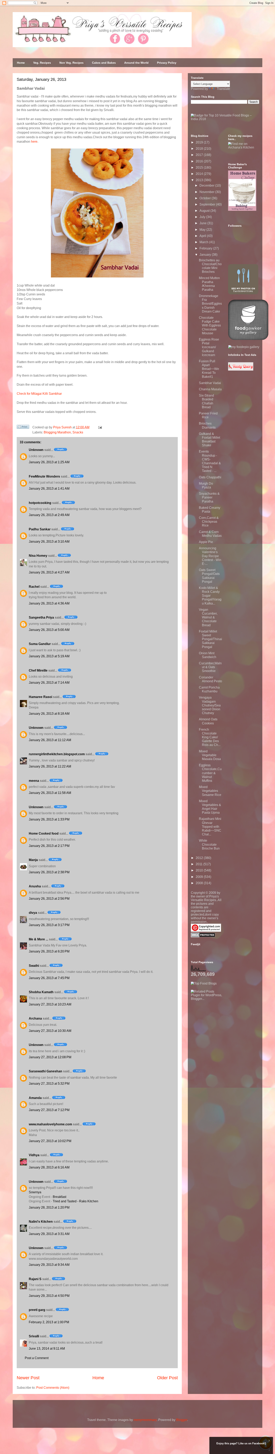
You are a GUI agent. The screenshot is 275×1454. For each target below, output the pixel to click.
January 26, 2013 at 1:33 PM (49, 819)
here (34, 141)
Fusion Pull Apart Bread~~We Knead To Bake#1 (209, 368)
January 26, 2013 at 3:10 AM (49, 541)
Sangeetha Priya (41, 617)
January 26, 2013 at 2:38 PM (49, 872)
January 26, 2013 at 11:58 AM (50, 793)
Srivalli (34, 1336)
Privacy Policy (166, 62)
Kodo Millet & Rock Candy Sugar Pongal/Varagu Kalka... (210, 595)
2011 (199, 864)
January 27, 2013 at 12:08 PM (50, 1057)
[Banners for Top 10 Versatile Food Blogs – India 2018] (225, 119)
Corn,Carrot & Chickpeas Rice (209, 521)
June (203, 223)
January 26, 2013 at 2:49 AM (49, 515)
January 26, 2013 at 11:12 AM (50, 740)
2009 (200, 877)
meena (34, 780)
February (206, 248)
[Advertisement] (221, 1026)
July (203, 217)
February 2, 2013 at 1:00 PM (49, 1322)
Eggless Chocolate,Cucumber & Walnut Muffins (210, 772)
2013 (200, 180)
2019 (200, 142)
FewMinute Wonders (44, 476)
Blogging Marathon (57, 432)
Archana (35, 1018)
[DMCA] (203, 936)
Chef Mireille (38, 670)
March (204, 242)
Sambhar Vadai (210, 383)
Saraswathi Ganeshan (45, 1071)
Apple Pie (206, 542)
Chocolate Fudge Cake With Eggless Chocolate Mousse (210, 325)
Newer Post (28, 1377)
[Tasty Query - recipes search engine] (240, 369)
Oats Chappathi (210, 477)
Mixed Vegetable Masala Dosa (210, 755)
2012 (200, 858)
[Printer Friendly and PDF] (23, 427)
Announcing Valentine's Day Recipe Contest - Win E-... (210, 555)
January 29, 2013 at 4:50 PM (49, 1295)
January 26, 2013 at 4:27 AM (49, 572)
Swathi (34, 965)
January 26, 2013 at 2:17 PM (49, 845)
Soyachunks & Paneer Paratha (209, 497)
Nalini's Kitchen (41, 1221)
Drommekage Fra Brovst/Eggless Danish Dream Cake (210, 303)
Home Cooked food (44, 833)
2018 (200, 148)
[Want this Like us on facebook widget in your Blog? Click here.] (269, 1450)
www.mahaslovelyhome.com (50, 1124)
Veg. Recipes (42, 62)
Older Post (167, 1377)
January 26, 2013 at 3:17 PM (49, 925)
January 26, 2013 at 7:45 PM (49, 978)
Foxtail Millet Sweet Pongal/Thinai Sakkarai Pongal (210, 639)
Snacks (77, 432)
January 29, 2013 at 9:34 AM (49, 1264)
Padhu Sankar (40, 529)
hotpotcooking (40, 503)
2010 (200, 870)
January (206, 254)
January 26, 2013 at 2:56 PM (49, 898)
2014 (200, 174)
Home (21, 62)
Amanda (35, 1098)
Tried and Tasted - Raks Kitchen (75, 1201)
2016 (200, 161)
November (207, 192)
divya (33, 912)
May (203, 229)
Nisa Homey (38, 555)
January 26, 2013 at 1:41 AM (49, 488)
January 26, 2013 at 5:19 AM (49, 656)
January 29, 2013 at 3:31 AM (49, 1234)
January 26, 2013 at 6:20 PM (49, 951)
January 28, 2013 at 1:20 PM (49, 1207)
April (203, 236)
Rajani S (35, 1279)
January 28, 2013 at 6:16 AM (49, 1167)
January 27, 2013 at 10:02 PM (50, 1141)
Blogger (181, 1420)
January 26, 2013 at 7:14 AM (49, 682)
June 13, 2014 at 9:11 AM (47, 1348)
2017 (200, 155)
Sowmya (35, 1192)
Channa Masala (210, 389)
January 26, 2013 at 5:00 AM (49, 629)
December (207, 185)
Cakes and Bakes (104, 62)
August (205, 210)
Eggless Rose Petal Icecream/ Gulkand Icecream (209, 347)
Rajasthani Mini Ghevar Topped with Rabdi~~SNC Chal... (210, 826)
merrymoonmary (145, 1420)
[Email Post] (99, 427)
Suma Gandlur (40, 644)
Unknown (36, 450)
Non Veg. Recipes (71, 62)
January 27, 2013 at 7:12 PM (49, 1110)
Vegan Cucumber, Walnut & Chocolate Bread (208, 617)
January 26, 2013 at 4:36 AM (49, 603)
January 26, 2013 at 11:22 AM (50, 766)
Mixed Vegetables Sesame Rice (210, 790)
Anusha (35, 886)
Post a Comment (37, 1358)
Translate (223, 88)
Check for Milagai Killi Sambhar (39, 393)
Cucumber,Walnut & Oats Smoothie (210, 667)
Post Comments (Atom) (52, 1387)
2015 (200, 167)
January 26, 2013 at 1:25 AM (49, 462)
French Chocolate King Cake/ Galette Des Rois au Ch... (209, 737)
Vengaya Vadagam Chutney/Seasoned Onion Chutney (210, 705)
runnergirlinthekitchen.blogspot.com (57, 754)
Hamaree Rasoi (40, 697)
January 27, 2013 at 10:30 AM (50, 1030)
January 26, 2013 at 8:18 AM (49, 713)
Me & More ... (38, 939)
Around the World (136, 62)
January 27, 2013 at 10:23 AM (50, 1004)
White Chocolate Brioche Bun (209, 844)
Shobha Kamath (41, 992)
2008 (200, 883)
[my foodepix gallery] (243, 347)
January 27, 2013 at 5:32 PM (49, 1083)
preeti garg (37, 1310)
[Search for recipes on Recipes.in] (204, 983)
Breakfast (59, 1197)
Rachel (34, 586)
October (206, 198)
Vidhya (34, 1155)
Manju (33, 860)
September (208, 204)
